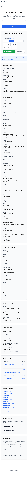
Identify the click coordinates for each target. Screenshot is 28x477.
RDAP (7, 3)
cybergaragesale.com (8, 403)
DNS (11, 3)
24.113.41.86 (25, 364)
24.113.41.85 (12, 38)
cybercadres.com (7, 395)
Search (14, 26)
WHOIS (3, 3)
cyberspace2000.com (8, 407)
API (22, 468)
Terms (11, 470)
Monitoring (4, 6)
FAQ (25, 468)
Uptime (15, 3)
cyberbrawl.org (7, 411)
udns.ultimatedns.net (9, 381)
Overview (4, 468)
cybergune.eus (6, 409)
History (14, 47)
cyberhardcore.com (8, 393)
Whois (5, 41)
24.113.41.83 (25, 370)
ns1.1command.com (9, 375)
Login (9, 6)
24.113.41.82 (25, 372)
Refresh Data (20, 51)
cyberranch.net (7, 391)
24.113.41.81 (25, 381)
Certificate (6, 44)
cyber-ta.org (6, 397)
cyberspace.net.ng (7, 399)
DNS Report (16, 468)
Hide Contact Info (9, 51)
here (12, 59)
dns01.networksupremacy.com (12, 372)
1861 (4, 265)
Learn (9, 468)
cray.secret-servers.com (10, 364)
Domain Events (22, 3)
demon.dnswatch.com (9, 367)
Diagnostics (7, 47)
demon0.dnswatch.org (9, 370)
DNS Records (19, 41)
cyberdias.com (6, 405)
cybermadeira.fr (7, 401)
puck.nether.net (8, 378)
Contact (16, 470)
